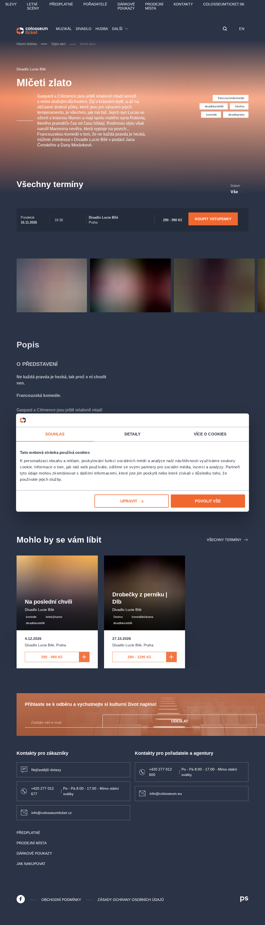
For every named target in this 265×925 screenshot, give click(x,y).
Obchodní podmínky (61, 900)
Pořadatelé (95, 4)
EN (241, 29)
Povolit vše (208, 501)
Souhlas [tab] (55, 434)
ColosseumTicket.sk (223, 4)
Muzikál (64, 29)
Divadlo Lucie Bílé (31, 69)
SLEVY (11, 4)
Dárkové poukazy (126, 6)
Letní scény (33, 6)
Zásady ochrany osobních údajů (131, 900)
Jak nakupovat (31, 864)
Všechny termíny (224, 540)
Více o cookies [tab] (210, 434)
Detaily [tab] (132, 434)
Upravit (128, 501)
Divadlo (83, 29)
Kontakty (183, 4)
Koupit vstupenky (213, 219)
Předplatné (61, 4)
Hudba (101, 29)
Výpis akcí (58, 44)
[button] (225, 29)
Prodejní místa (154, 6)
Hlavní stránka (27, 44)
